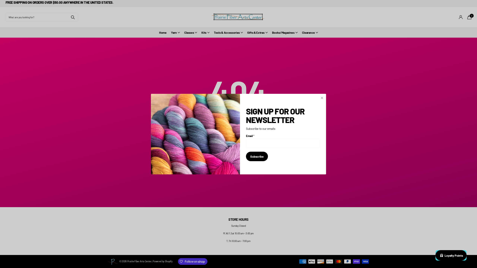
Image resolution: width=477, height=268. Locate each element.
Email (250, 136)
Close (322, 98)
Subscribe (257, 156)
